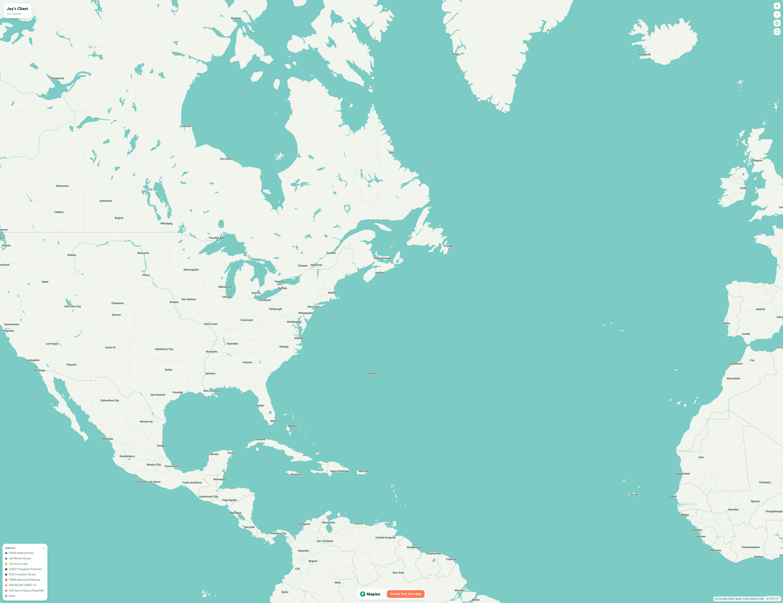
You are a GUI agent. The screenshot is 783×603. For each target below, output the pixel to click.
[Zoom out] (777, 14)
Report (774, 598)
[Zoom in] (777, 5)
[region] (391, 301)
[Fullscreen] (777, 31)
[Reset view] (777, 23)
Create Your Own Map (405, 594)
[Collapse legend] (43, 548)
